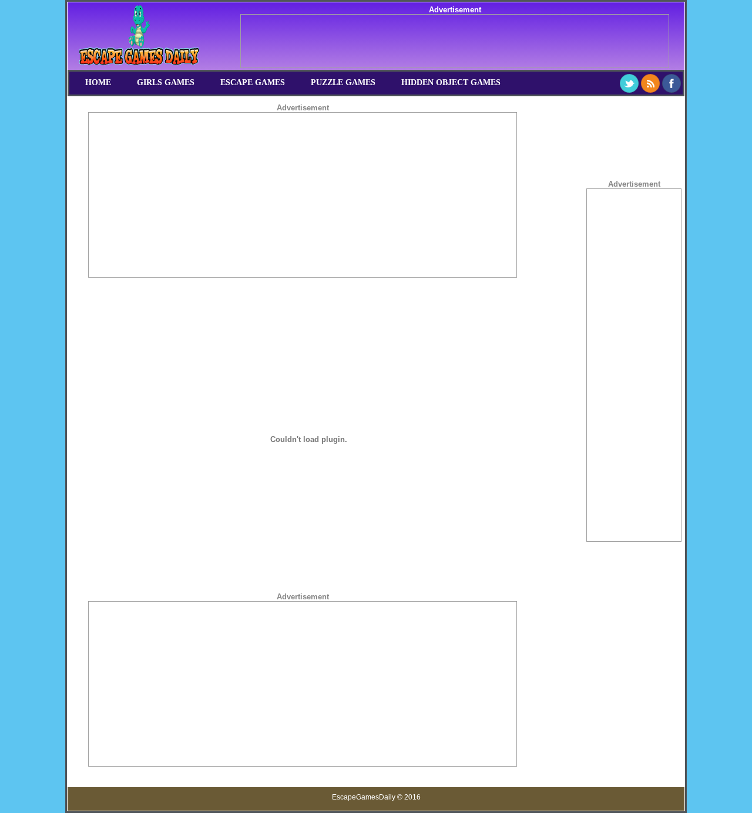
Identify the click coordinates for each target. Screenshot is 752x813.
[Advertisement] (455, 41)
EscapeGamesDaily (363, 797)
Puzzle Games (343, 82)
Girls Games (165, 82)
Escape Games (252, 82)
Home (98, 82)
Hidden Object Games (451, 82)
